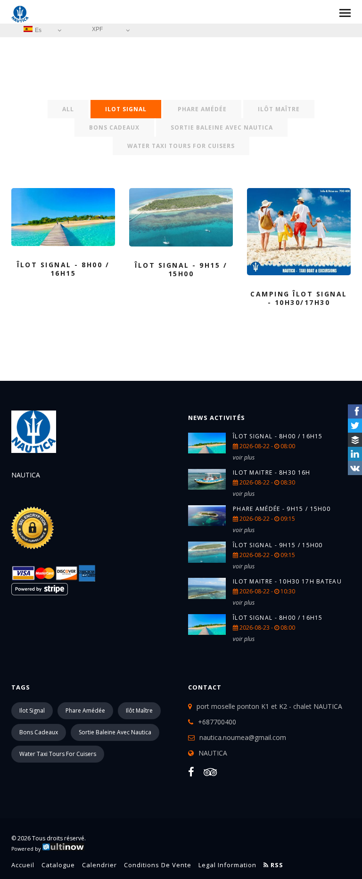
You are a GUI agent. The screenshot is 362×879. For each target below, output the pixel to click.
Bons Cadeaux (114, 127)
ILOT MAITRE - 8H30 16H (272, 472)
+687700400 (217, 721)
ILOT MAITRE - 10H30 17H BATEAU (287, 581)
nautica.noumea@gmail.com (242, 737)
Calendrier (99, 865)
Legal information (227, 865)
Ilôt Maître (279, 109)
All (68, 109)
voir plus (244, 457)
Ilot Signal (126, 109)
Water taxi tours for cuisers (181, 146)
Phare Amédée (202, 109)
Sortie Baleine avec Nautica (222, 127)
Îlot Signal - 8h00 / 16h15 (278, 436)
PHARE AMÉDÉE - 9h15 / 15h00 (281, 508)
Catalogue (58, 865)
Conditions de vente (157, 865)
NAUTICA (212, 752)
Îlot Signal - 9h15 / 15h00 (278, 545)
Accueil (22, 865)
